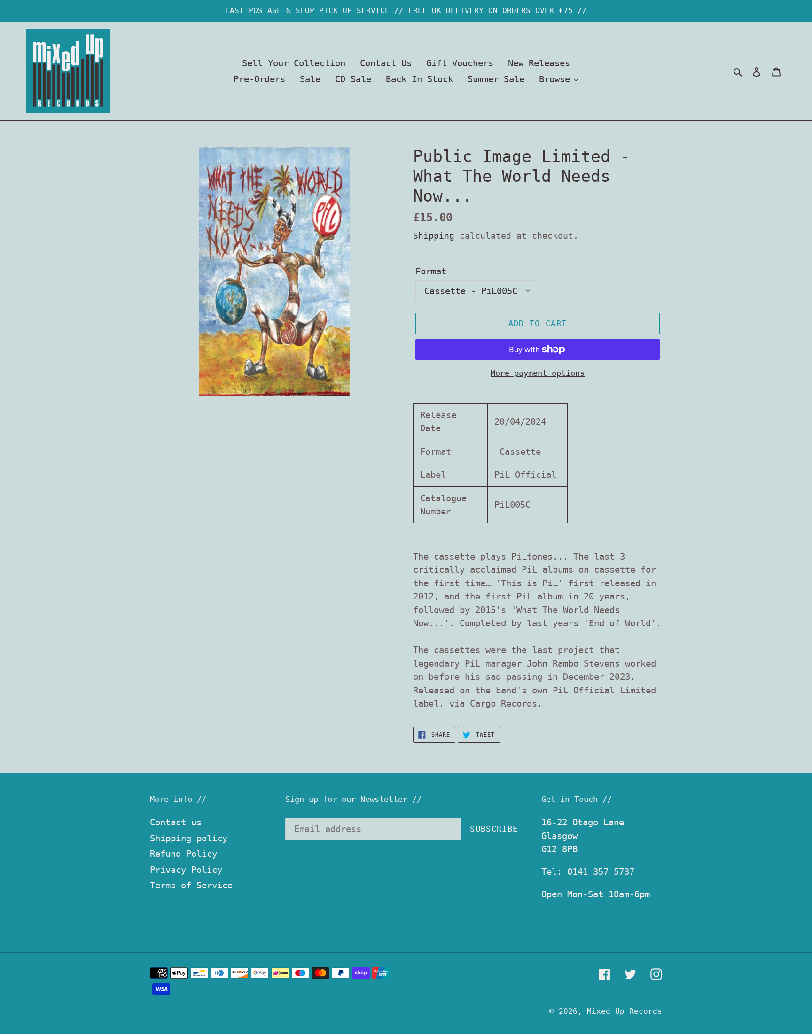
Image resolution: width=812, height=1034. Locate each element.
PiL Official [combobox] (525, 474)
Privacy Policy (186, 869)
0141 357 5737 (600, 871)
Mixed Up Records (624, 1011)
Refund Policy (183, 853)
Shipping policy (188, 838)
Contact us (176, 822)
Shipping (433, 236)
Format (430, 271)
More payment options (538, 373)
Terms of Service (191, 885)
